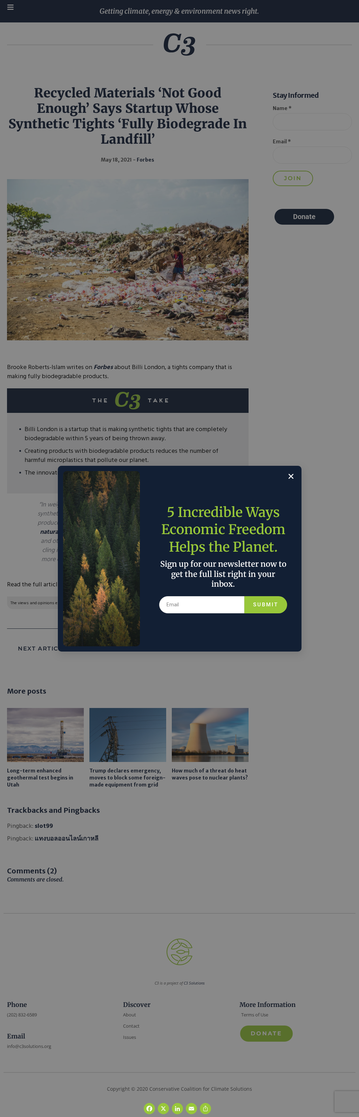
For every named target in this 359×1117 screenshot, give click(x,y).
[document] (179, 558)
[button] (290, 476)
